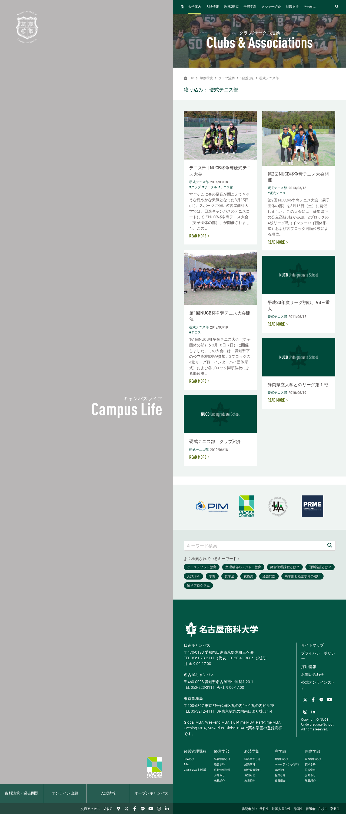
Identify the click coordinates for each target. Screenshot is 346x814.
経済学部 (252, 751)
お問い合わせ (312, 674)
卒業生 (335, 809)
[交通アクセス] (118, 808)
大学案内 (194, 7)
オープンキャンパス (151, 793)
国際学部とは (313, 758)
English (108, 808)
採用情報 (308, 666)
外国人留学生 (281, 809)
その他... (310, 7)
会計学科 (280, 769)
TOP (190, 78)
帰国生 (298, 809)
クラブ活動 (226, 78)
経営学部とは (222, 758)
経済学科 (249, 764)
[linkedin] (167, 808)
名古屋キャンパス (199, 675)
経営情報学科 (222, 769)
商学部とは (281, 758)
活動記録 (247, 78)
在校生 (323, 809)
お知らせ (219, 775)
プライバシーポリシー (318, 656)
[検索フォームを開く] (337, 7)
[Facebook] (135, 808)
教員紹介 (219, 780)
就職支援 (292, 7)
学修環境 (206, 78)
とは (189, 758)
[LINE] (143, 808)
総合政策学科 (252, 769)
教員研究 (231, 7)
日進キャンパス (197, 645)
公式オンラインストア (318, 685)
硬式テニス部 (269, 78)
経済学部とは (252, 758)
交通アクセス (90, 809)
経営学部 (221, 751)
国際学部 (312, 751)
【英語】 (196, 769)
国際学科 (310, 769)
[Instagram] (159, 808)
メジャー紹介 (271, 7)
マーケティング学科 (287, 764)
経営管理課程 (195, 751)
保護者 (310, 809)
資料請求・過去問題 (22, 793)
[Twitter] (126, 808)
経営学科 (219, 764)
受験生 (264, 809)
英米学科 (310, 764)
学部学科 (250, 7)
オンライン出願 (65, 793)
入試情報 (108, 793)
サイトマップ (312, 645)
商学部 (280, 751)
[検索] (329, 545)
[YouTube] (151, 808)
